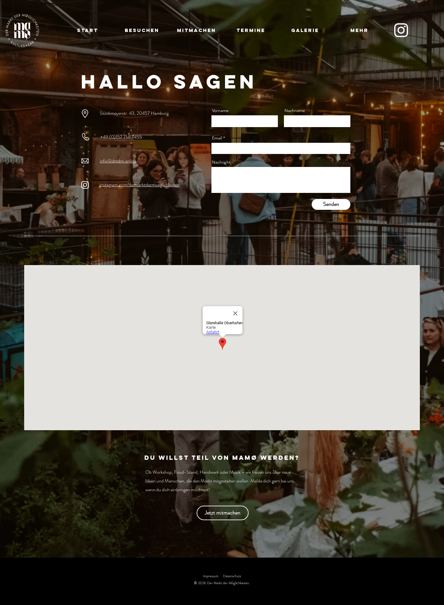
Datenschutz (232, 576)
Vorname (220, 110)
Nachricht (221, 162)
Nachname (295, 110)
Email (217, 138)
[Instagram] (401, 30)
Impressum (210, 576)
